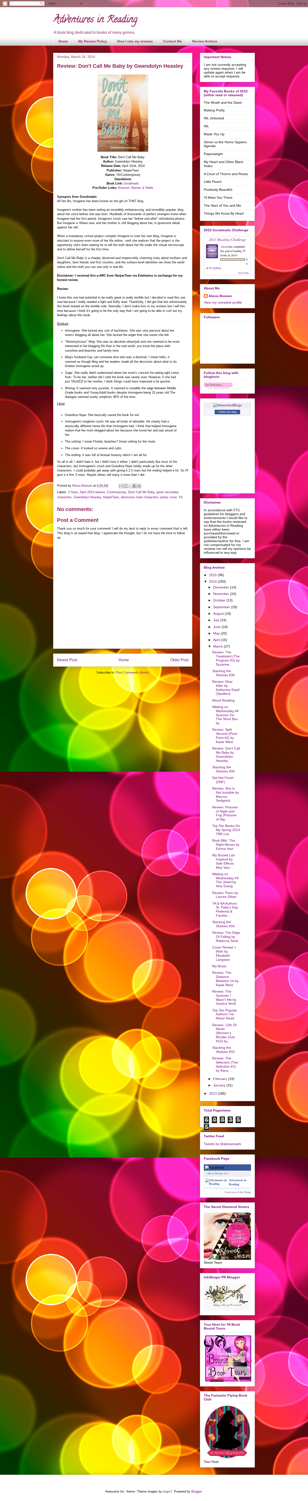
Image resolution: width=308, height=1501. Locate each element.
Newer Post (67, 660)
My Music (219, 966)
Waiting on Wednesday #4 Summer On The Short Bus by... (225, 715)
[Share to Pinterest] (139, 486)
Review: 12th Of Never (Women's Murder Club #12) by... (224, 1033)
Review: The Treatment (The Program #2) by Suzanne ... (226, 658)
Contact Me (172, 41)
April (217, 640)
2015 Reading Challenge (227, 239)
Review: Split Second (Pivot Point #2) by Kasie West (224, 736)
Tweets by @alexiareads (222, 1144)
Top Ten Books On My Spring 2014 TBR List (226, 830)
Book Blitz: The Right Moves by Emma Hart (225, 845)
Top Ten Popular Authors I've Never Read (224, 1014)
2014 (213, 581)
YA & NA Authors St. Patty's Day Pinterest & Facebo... (225, 909)
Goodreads (131, 183)
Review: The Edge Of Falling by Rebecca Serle (226, 937)
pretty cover (168, 497)
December (221, 587)
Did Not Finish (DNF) (223, 780)
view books (243, 272)
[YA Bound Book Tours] (228, 1381)
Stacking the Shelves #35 (223, 769)
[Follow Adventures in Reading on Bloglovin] (218, 388)
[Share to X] (130, 486)
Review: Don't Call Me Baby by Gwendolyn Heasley (226, 754)
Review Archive (204, 41)
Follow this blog (227, 411)
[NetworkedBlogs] (227, 405)
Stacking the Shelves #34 (223, 924)
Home (63, 41)
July (216, 620)
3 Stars (73, 492)
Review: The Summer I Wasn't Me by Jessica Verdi (224, 997)
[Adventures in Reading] (216, 1184)
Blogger (196, 1491)
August (219, 613)
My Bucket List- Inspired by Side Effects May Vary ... (224, 861)
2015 (213, 575)
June (217, 627)
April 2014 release (92, 492)
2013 (213, 1093)
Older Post (179, 660)
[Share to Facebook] (134, 486)
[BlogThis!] (125, 486)
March (218, 646)
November (221, 594)
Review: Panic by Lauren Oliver (225, 895)
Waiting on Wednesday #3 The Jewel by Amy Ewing (225, 880)
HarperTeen (111, 497)
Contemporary (116, 492)
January (219, 1085)
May (217, 633)
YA (181, 497)
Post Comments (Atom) (132, 672)
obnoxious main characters (139, 497)
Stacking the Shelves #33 (223, 1050)
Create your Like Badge (238, 1192)
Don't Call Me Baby (141, 492)
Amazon (123, 188)
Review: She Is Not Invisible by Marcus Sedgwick (225, 794)
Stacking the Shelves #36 (223, 673)
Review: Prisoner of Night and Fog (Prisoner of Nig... (225, 813)
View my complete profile (223, 302)
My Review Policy (92, 41)
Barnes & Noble (142, 188)
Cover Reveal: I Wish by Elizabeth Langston (224, 953)
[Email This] (120, 486)
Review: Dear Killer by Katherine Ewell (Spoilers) (225, 688)
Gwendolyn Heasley (87, 497)
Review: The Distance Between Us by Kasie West (225, 979)
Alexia (224, 246)
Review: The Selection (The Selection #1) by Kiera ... (225, 1064)
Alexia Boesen (220, 296)
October (219, 600)
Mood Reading (223, 700)
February (220, 1079)
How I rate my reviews (135, 41)
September (222, 607)
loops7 (167, 1491)
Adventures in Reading (95, 20)
